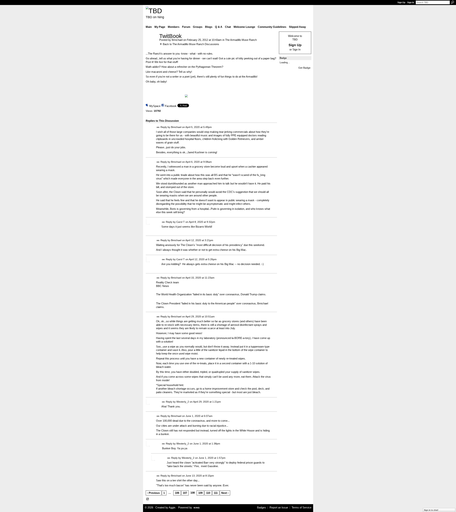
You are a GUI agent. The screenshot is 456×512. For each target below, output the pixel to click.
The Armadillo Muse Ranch (241, 39)
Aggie (172, 507)
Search (452, 2)
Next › (225, 492)
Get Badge (304, 67)
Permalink (158, 127)
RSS (147, 499)
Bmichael (177, 39)
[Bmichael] (151, 42)
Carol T (180, 221)
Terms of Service (301, 507)
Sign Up (401, 2)
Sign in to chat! (431, 510)
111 (216, 492)
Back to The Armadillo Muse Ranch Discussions (191, 44)
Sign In (410, 2)
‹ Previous (153, 492)
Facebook (171, 105)
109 (200, 492)
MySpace (154, 105)
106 (177, 492)
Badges (261, 507)
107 (185, 492)
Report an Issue (279, 507)
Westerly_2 (182, 401)
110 (208, 492)
